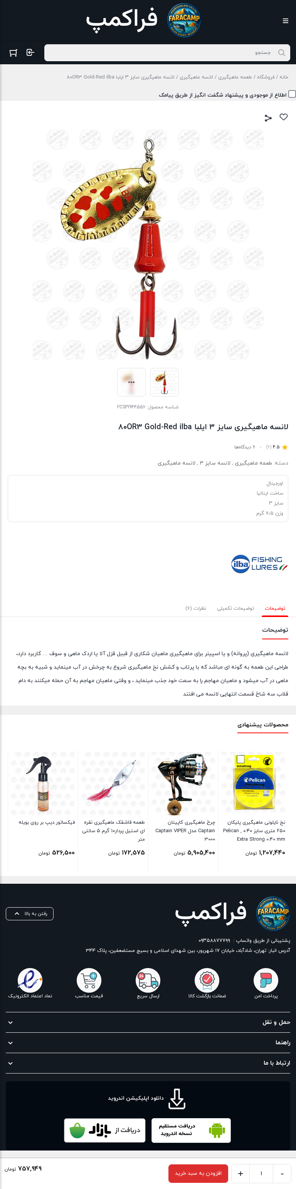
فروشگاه (265, 77)
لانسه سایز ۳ (215, 463)
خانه (283, 77)
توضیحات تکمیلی (235, 608)
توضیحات (275, 608)
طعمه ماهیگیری (235, 77)
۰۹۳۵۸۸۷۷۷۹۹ (214, 940)
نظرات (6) (195, 608)
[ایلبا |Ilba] (259, 564)
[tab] (275, 608)
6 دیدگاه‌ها (244, 447)
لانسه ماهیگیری (196, 77)
